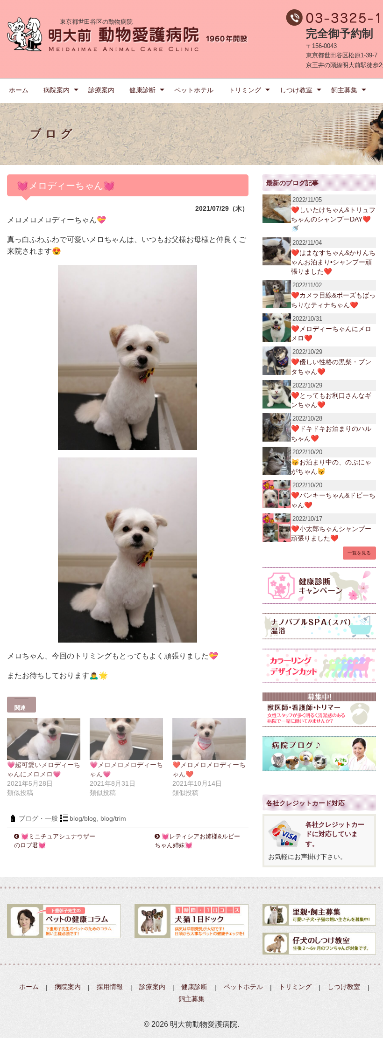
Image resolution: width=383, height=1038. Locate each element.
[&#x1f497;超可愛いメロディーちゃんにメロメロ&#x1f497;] (43, 739)
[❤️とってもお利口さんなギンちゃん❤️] (276, 393)
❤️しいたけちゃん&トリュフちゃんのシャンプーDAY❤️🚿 (333, 219)
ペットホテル (193, 90)
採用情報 (110, 987)
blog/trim (113, 818)
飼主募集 (344, 90)
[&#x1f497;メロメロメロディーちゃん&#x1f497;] (126, 739)
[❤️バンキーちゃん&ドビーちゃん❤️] (276, 494)
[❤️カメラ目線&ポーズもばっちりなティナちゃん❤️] (276, 294)
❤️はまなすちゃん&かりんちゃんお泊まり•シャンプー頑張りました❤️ (333, 262)
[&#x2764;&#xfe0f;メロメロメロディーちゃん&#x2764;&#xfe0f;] (209, 739)
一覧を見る (359, 552)
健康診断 (142, 90)
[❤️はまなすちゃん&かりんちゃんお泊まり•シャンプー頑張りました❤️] (276, 251)
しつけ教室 (296, 90)
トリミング (244, 90)
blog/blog (83, 818)
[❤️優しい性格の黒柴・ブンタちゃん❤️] (276, 360)
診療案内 (101, 90)
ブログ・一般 (38, 818)
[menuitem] (18, 89)
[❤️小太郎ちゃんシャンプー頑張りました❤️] (276, 527)
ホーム (18, 90)
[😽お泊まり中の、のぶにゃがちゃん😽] (276, 460)
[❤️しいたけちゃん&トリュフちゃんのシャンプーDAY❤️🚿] (276, 208)
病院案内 (56, 90)
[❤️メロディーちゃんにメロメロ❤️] (276, 327)
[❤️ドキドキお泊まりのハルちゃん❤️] (276, 427)
